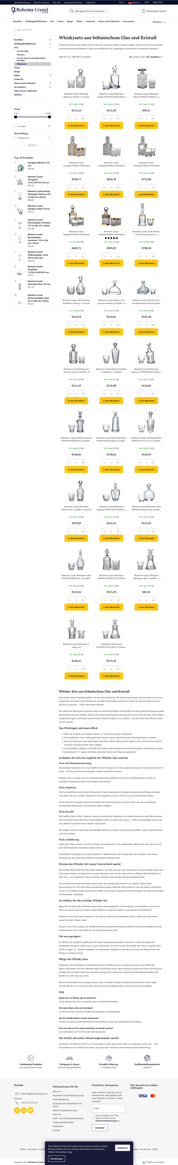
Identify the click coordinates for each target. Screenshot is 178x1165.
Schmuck (18, 79)
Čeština (23, 1149)
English (42, 1149)
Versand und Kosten (42, 2)
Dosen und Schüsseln (24, 83)
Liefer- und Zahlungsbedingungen (68, 1118)
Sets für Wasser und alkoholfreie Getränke (31, 59)
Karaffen (18, 39)
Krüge (17, 71)
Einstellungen (56, 1158)
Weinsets (21, 54)
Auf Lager (34, 126)
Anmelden (100, 1127)
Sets (16, 47)
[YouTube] (30, 1110)
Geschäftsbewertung (22, 2)
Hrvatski (134, 1149)
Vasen (17, 67)
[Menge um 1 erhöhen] (83, 118)
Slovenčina (33, 1149)
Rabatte (18, 94)
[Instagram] (24, 1110)
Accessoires (20, 86)
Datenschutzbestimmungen (65, 1110)
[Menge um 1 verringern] (70, 118)
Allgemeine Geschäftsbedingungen (68, 1095)
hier (70, 1152)
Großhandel (90, 2)
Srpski (155, 1149)
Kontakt (56, 1130)
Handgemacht (34, 138)
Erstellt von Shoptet (155, 1162)
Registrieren (158, 2)
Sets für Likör (23, 51)
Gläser (17, 75)
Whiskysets (22, 64)
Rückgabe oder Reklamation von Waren (67, 1105)
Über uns (57, 1091)
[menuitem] (17, 21)
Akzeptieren (122, 1148)
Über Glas (57, 2)
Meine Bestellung (61, 1099)
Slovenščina (145, 1149)
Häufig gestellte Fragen (73, 2)
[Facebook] (17, 1110)
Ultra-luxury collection (25, 90)
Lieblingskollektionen (25, 43)
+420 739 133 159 (29, 1102)
